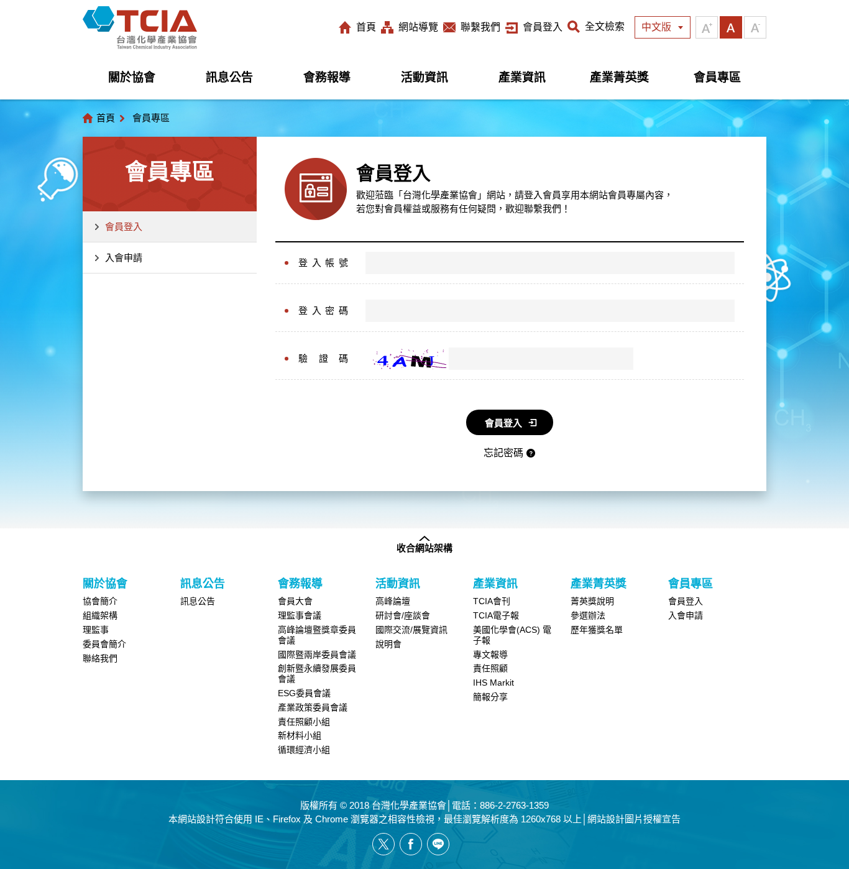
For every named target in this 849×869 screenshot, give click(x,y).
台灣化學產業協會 (140, 28)
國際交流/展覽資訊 (411, 630)
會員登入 (542, 27)
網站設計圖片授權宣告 (634, 819)
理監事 (96, 630)
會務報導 (327, 77)
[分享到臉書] (411, 844)
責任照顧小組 (304, 722)
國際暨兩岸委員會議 (317, 655)
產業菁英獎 (619, 77)
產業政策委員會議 (312, 707)
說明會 (388, 644)
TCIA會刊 (491, 601)
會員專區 (717, 77)
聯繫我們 (480, 27)
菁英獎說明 (592, 601)
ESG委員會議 (304, 693)
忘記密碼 (503, 453)
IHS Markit (493, 682)
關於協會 (131, 77)
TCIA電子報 (496, 615)
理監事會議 (299, 615)
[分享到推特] (383, 844)
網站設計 (196, 819)
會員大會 (295, 601)
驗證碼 (323, 358)
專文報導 (490, 655)
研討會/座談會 (402, 615)
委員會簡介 (104, 644)
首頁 (366, 27)
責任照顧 (490, 668)
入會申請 (123, 257)
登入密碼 (323, 310)
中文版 (656, 27)
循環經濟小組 (304, 750)
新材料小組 (299, 735)
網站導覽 (418, 27)
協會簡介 (100, 601)
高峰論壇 (392, 601)
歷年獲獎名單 (597, 630)
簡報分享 (490, 697)
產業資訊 (522, 77)
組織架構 (100, 615)
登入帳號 (323, 262)
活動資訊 (424, 77)
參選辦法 (588, 615)
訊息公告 (229, 77)
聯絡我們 (100, 658)
